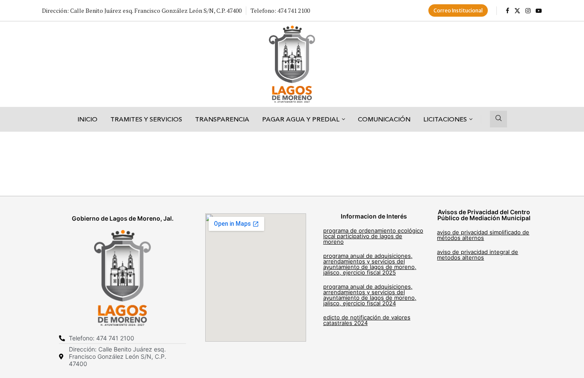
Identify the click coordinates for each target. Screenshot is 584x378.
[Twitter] (517, 10)
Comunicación (384, 119)
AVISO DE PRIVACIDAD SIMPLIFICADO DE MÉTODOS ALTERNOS (483, 235)
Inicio (87, 119)
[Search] (498, 119)
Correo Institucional (458, 10)
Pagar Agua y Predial (300, 119)
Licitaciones (445, 119)
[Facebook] (507, 10)
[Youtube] (538, 10)
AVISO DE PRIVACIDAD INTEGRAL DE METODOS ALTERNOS (477, 254)
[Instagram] (528, 10)
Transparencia (222, 119)
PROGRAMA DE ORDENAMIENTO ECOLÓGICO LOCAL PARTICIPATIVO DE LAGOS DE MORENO (373, 236)
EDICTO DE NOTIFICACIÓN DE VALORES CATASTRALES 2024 (366, 320)
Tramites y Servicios (146, 119)
